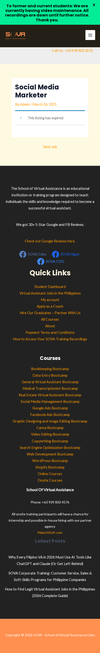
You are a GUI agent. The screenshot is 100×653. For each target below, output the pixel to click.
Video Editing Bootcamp (50, 434)
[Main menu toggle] (90, 35)
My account (50, 300)
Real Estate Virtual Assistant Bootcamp (50, 395)
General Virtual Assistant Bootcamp (50, 382)
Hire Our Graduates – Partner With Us (50, 313)
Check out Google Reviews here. (50, 241)
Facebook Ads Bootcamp (50, 415)
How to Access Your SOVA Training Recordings (50, 339)
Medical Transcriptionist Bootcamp (50, 388)
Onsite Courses (50, 480)
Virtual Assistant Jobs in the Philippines (50, 293)
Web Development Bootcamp (50, 454)
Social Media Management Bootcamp (50, 401)
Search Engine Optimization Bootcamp (50, 448)
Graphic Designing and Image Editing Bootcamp (50, 421)
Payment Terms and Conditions (50, 332)
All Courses (50, 319)
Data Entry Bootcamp (50, 375)
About (50, 326)
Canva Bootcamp (50, 428)
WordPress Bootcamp (50, 461)
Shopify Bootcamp (50, 467)
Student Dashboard (50, 287)
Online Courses (50, 474)
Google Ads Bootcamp (50, 408)
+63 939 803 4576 (79, 50)
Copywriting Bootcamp (50, 441)
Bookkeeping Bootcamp (50, 369)
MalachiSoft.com (50, 532)
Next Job (50, 147)
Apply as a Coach (50, 306)
